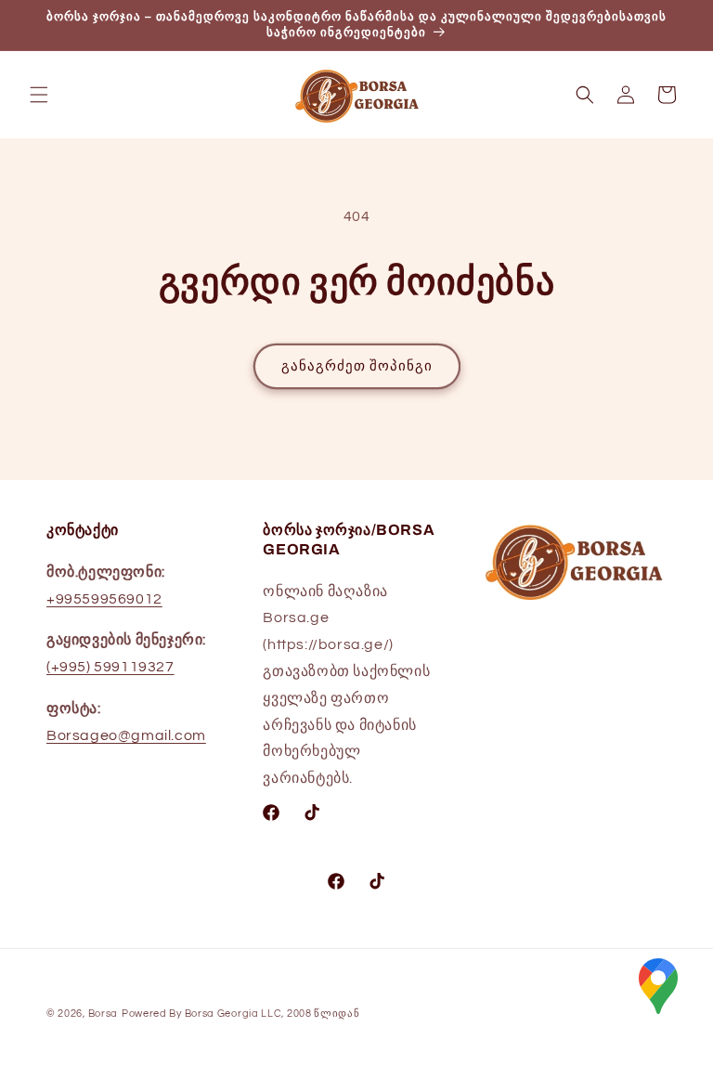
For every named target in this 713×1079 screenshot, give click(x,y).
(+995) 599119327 (110, 666)
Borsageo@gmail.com (126, 735)
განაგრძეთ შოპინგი (357, 366)
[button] (39, 94)
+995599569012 (104, 599)
